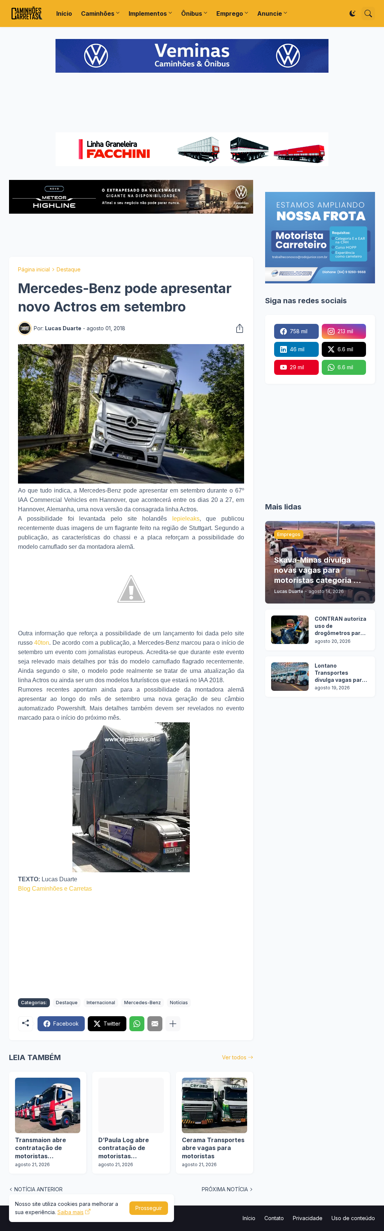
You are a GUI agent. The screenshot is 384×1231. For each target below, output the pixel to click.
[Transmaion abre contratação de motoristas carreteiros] (47, 1105)
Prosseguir (148, 1208)
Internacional (101, 1002)
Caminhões (97, 13)
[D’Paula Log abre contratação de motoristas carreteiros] (131, 1105)
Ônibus (191, 13)
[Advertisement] (192, 103)
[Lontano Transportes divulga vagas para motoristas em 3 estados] (290, 676)
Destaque (69, 269)
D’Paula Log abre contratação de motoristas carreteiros (123, 1148)
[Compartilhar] (237, 328)
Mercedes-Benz (142, 1002)
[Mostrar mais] (172, 1023)
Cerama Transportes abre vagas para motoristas (213, 1148)
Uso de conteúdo (353, 1218)
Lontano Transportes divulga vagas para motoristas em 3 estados (340, 673)
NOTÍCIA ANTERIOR (38, 1189)
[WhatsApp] (136, 1023)
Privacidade (307, 1218)
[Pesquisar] (368, 13)
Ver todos (234, 1057)
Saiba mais (70, 1212)
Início (64, 13)
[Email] (154, 1023)
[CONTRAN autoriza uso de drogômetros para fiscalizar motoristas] (290, 630)
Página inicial (34, 269)
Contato (274, 1218)
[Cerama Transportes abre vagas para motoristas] (214, 1105)
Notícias (179, 1002)
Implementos (148, 13)
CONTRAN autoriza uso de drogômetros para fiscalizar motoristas (340, 626)
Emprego (229, 13)
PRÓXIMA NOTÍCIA (225, 1189)
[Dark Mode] (352, 13)
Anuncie (269, 13)
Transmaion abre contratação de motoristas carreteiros (40, 1148)
